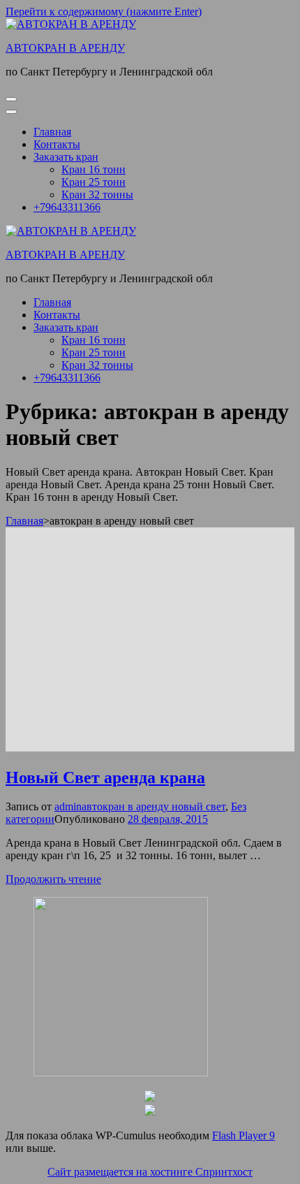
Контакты (56, 144)
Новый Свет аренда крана (105, 777)
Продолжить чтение (53, 879)
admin (68, 806)
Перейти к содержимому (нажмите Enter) (104, 11)
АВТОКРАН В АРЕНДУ (65, 48)
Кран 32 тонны (97, 194)
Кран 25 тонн (93, 182)
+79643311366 (66, 207)
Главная (52, 132)
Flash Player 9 (243, 1135)
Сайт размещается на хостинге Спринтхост (150, 1172)
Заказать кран (65, 157)
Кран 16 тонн (93, 169)
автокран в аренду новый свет (153, 806)
